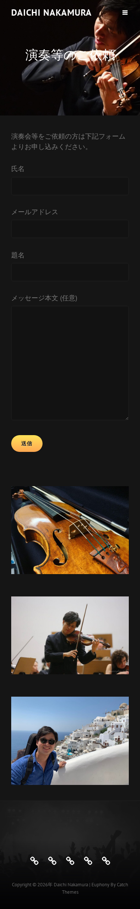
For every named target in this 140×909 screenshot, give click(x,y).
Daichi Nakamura (51, 12)
